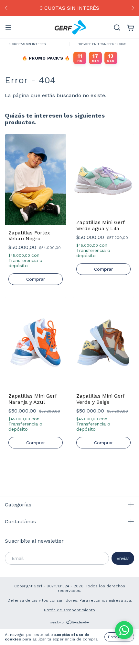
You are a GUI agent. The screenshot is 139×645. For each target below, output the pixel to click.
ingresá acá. (120, 600)
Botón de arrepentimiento (69, 610)
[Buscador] (117, 27)
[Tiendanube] (69, 623)
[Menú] (8, 28)
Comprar (35, 279)
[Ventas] (124, 630)
